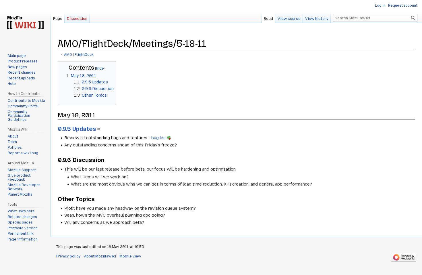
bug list (158, 137)
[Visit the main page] (25, 23)
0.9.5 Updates (77, 128)
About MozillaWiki (100, 256)
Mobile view (130, 256)
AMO (68, 55)
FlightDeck (84, 55)
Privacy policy (68, 256)
